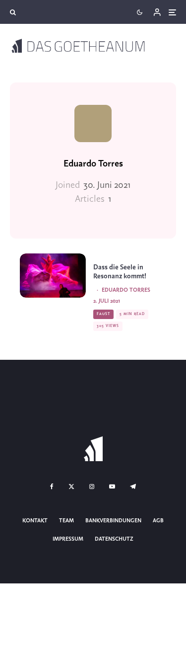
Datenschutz (114, 539)
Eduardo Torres (93, 164)
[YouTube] (112, 486)
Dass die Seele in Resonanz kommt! (119, 272)
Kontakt (35, 521)
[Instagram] (92, 486)
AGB (158, 521)
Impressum (68, 539)
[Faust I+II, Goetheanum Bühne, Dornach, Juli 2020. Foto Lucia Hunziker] (53, 275)
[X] (71, 486)
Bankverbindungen (113, 521)
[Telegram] (133, 486)
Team (66, 521)
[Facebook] (52, 486)
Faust (103, 314)
